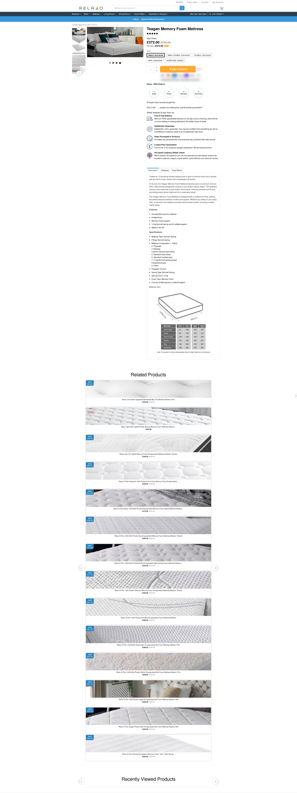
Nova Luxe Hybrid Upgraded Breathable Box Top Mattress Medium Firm (148, 399)
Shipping (165, 170)
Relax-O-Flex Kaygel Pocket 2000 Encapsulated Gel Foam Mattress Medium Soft (148, 726)
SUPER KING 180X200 (174, 60)
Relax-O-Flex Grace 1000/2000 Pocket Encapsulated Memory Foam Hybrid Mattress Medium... (148, 508)
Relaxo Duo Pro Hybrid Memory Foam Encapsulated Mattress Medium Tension (148, 454)
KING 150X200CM (155, 60)
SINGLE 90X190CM (155, 55)
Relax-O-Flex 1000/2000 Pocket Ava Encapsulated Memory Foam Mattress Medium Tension (148, 536)
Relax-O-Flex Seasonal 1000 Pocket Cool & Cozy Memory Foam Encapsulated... (148, 481)
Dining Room (124, 14)
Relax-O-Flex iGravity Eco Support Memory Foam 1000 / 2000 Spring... (148, 754)
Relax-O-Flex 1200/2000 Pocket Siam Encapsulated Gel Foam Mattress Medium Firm (148, 645)
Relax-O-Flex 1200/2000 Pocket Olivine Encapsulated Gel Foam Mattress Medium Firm (148, 672)
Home (74, 24)
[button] (152, 33)
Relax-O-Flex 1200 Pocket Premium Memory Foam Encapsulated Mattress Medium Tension (148, 590)
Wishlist (179, 2)
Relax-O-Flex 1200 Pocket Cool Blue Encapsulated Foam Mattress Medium (148, 617)
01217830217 (217, 14)
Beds (86, 14)
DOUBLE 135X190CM (202, 55)
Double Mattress (88, 24)
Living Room (109, 14)
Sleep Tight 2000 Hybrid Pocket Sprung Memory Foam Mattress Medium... (148, 427)
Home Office (139, 14)
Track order (192, 2)
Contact (204, 2)
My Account (217, 2)
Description (153, 170)
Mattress (96, 14)
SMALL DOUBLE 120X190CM (179, 55)
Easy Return (177, 170)
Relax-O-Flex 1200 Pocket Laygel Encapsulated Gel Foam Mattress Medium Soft (148, 699)
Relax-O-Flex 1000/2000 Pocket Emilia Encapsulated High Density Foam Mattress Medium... (148, 563)
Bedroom (76, 14)
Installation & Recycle (158, 14)
